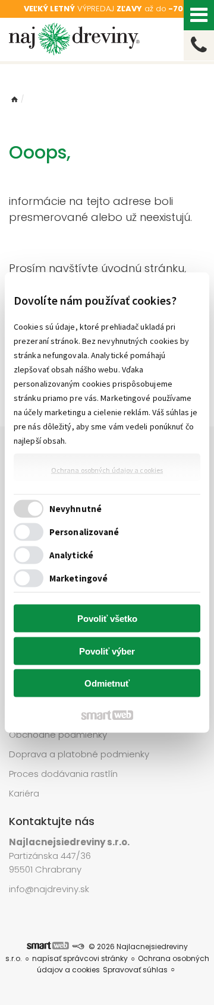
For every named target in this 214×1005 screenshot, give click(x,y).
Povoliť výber (107, 651)
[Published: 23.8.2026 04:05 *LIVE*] (78, 946)
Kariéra (24, 793)
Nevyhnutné (75, 508)
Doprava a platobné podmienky (79, 754)
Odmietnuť (107, 683)
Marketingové (78, 577)
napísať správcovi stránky (80, 958)
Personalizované (84, 531)
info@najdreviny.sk (49, 889)
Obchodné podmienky (58, 734)
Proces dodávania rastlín (64, 773)
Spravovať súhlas (135, 970)
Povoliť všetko (107, 619)
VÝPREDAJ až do (107, 8)
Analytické (71, 554)
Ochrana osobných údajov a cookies (107, 470)
